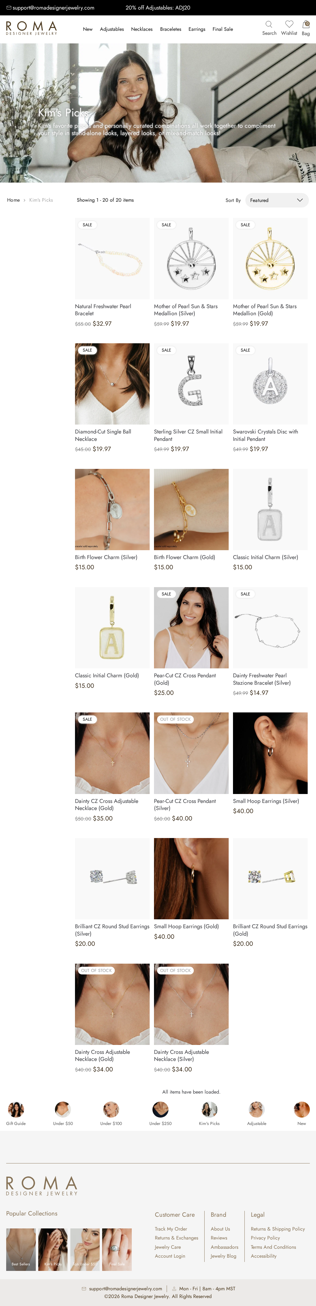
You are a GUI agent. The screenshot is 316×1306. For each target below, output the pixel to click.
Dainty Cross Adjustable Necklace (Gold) (102, 1055)
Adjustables (112, 29)
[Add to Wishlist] (145, 221)
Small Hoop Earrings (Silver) (266, 801)
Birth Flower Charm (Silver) (106, 557)
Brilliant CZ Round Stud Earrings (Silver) (112, 929)
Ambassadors (224, 1247)
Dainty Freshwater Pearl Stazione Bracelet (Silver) (262, 679)
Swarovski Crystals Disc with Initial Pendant (265, 435)
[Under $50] (63, 1110)
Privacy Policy (265, 1238)
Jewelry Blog (223, 1256)
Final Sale (223, 29)
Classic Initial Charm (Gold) (107, 675)
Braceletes (170, 29)
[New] (302, 1110)
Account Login (170, 1256)
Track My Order (171, 1229)
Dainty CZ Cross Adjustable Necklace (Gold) (106, 804)
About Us (220, 1229)
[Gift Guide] (16, 1110)
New (88, 29)
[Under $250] (160, 1110)
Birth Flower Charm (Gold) (184, 557)
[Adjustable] (257, 1110)
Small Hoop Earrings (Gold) (186, 926)
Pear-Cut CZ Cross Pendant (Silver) (185, 804)
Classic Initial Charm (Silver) (265, 557)
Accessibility (263, 1256)
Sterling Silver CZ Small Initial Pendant (188, 435)
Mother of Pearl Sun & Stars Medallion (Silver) (186, 309)
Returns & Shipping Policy (278, 1229)
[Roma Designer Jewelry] (31, 29)
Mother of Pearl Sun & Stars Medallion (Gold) (265, 309)
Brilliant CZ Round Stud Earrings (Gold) (270, 929)
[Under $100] (111, 1110)
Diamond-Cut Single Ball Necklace (103, 435)
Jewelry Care (168, 1247)
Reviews (219, 1238)
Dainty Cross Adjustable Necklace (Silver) (181, 1055)
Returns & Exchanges (176, 1238)
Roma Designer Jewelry (145, 1296)
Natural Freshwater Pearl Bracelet (103, 309)
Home (13, 200)
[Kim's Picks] (210, 1110)
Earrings (197, 29)
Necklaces (141, 29)
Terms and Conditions (273, 1247)
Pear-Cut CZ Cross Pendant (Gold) (185, 679)
